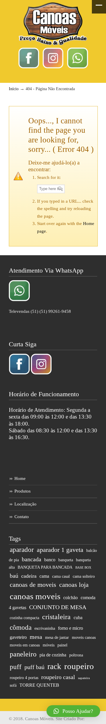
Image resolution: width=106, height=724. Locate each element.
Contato (21, 516)
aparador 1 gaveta (60, 549)
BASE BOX (83, 567)
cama (44, 576)
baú (14, 575)
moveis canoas (84, 637)
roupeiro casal (58, 677)
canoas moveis (35, 596)
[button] (73, 711)
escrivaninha (44, 628)
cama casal (61, 576)
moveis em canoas (25, 645)
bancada (31, 559)
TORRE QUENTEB (39, 685)
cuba (78, 617)
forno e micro (70, 628)
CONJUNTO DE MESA (57, 607)
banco (49, 559)
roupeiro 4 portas (24, 678)
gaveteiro (18, 637)
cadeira (29, 576)
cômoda (21, 627)
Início (14, 89)
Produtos (22, 491)
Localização (25, 504)
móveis (48, 645)
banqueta (65, 560)
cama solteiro (84, 576)
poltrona (76, 655)
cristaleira (56, 617)
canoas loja (74, 584)
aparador (22, 549)
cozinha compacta (24, 618)
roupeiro (79, 666)
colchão (70, 597)
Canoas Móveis (53, 24)
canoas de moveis (33, 584)
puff (15, 667)
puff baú (34, 667)
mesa (36, 637)
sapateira (84, 678)
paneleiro (23, 654)
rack (54, 666)
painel (62, 645)
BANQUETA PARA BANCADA (45, 567)
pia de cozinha (52, 655)
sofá (13, 685)
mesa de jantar (57, 637)
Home (20, 478)
